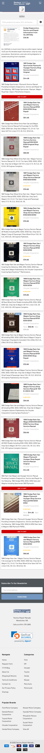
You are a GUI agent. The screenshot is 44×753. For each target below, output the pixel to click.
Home (4, 660)
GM (25, 664)
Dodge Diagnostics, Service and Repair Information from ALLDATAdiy (31, 31)
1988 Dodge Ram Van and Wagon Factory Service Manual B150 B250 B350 (31, 540)
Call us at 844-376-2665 (22, 624)
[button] (40, 22)
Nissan (26, 680)
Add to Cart (22, 97)
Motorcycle (28, 688)
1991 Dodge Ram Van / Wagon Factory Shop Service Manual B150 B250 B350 (32, 246)
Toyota (26, 672)
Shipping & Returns (9, 676)
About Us (5, 672)
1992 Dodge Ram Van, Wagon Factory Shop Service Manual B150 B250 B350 (32, 317)
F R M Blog (6, 668)
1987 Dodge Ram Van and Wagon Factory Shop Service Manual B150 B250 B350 (31, 176)
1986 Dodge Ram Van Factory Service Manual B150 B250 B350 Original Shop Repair (31, 142)
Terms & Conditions (9, 680)
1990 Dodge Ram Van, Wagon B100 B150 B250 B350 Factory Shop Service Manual (32, 422)
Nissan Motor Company (32, 708)
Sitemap (5, 692)
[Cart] (40, 3)
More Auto (28, 684)
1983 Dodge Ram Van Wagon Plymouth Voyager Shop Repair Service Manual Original (31, 459)
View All (26, 729)
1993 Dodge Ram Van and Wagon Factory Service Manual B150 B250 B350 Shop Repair (31, 353)
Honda (26, 676)
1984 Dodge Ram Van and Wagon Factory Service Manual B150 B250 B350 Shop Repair (31, 106)
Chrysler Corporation (9, 725)
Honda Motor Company (10, 729)
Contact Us (6, 684)
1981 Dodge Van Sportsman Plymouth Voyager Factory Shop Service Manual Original (32, 67)
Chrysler (27, 668)
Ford (25, 660)
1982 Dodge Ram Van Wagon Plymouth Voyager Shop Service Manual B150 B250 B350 (32, 498)
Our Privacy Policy (8, 688)
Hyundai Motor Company (32, 712)
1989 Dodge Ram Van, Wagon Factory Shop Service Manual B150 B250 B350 (32, 281)
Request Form (7, 664)
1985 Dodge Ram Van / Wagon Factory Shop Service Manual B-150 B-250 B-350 (32, 387)
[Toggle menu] (3, 3)
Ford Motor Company (10, 708)
